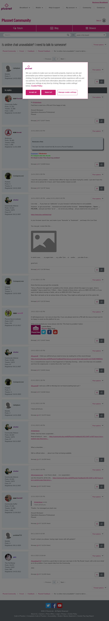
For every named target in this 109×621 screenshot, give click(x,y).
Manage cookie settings (67, 92)
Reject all (48, 92)
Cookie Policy (36, 86)
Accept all (33, 92)
